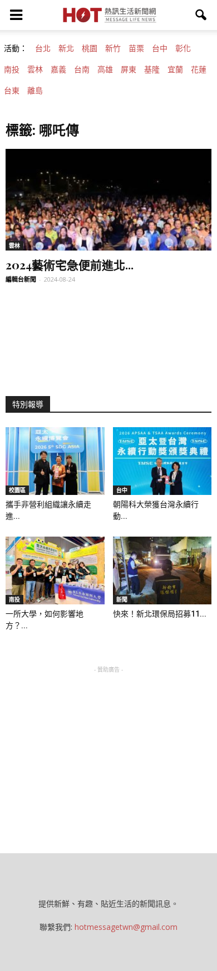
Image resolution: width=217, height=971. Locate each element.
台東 (11, 90)
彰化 (183, 48)
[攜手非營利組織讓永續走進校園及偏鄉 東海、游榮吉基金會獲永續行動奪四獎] (55, 461)
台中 (159, 48)
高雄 (105, 69)
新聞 (121, 599)
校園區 (17, 490)
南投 (11, 69)
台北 (43, 48)
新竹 (113, 48)
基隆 (152, 69)
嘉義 (58, 69)
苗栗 (136, 48)
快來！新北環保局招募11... (159, 613)
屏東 (128, 69)
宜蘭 (175, 69)
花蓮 (198, 69)
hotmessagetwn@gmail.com (126, 927)
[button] (201, 15)
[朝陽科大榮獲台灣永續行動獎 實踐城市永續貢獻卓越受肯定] (162, 461)
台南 (82, 69)
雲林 (35, 69)
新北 (66, 48)
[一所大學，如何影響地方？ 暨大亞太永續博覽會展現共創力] (55, 570)
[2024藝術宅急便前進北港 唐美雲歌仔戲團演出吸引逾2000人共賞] (108, 200)
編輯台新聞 (21, 279)
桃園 (89, 48)
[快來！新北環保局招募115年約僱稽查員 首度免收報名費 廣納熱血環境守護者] (162, 570)
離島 (35, 90)
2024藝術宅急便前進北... (70, 264)
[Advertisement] (108, 744)
